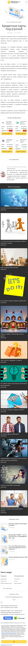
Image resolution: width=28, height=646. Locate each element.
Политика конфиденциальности (14, 597)
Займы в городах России (6, 583)
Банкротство (3, 581)
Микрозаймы (4, 579)
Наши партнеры (17, 583)
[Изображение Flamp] (8, 618)
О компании (17, 579)
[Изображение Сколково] (19, 618)
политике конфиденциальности (8, 633)
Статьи (15, 581)
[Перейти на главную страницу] (14, 2)
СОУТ (14, 599)
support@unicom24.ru (6, 645)
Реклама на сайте (14, 594)
